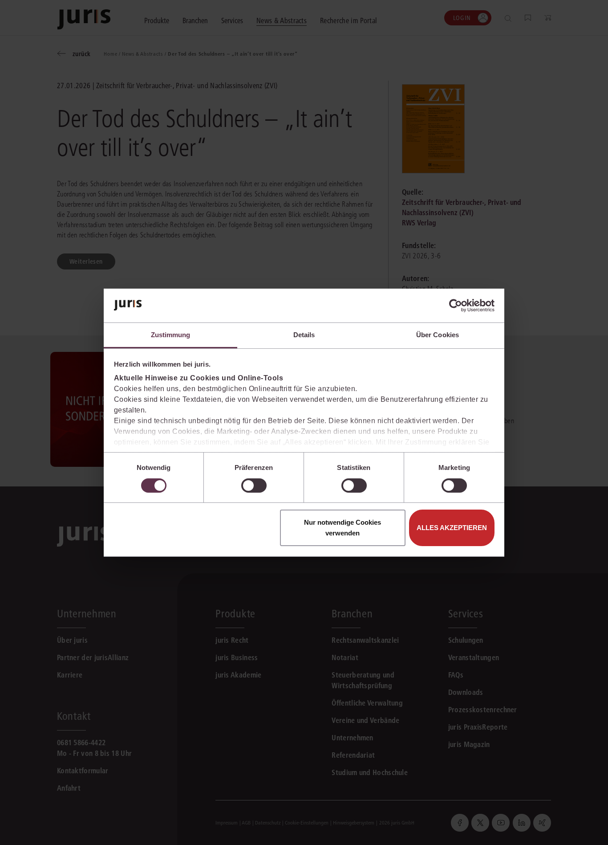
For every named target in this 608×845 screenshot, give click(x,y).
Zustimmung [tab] (171, 335)
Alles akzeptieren (452, 527)
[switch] (254, 485)
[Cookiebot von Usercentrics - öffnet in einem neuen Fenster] (456, 305)
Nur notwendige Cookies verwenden (342, 527)
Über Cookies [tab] (437, 335)
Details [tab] (304, 335)
